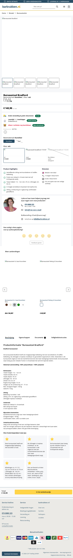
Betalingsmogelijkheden (28, 511)
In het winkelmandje (43, 492)
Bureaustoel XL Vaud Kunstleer (15, 300)
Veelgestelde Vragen (26, 508)
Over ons (41, 508)
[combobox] (44, 7)
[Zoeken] (57, 7)
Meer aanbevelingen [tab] (12, 251)
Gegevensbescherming (58, 555)
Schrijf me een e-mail (33, 210)
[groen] (18, 304)
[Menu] (64, 6)
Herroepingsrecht (65, 552)
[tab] (9, 338)
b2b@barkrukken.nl (42, 219)
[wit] (41, 304)
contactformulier (7, 526)
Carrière (41, 511)
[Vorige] (5, 290)
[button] (5, 132)
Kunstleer (9, 141)
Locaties (41, 518)
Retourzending (25, 520)
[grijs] (14, 304)
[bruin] (6, 304)
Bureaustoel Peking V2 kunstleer (50, 300)
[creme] (10, 304)
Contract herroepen (11, 554)
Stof (20, 141)
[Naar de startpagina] (11, 6)
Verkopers (41, 514)
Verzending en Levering (24, 515)
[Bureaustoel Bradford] (36, 46)
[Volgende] (68, 290)
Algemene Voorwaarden (50, 552)
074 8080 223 (29, 204)
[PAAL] (7, 100)
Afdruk (69, 555)
